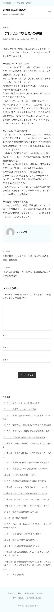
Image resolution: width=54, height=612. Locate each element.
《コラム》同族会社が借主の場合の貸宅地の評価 (24, 437)
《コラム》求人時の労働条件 (15, 518)
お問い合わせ (18, 598)
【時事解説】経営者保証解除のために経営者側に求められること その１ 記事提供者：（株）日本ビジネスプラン (27, 565)
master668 (24, 39)
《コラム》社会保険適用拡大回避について (21, 546)
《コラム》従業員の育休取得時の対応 (19, 540)
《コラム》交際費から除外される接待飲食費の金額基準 (27, 425)
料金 (20, 593)
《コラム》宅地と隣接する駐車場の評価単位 (22, 534)
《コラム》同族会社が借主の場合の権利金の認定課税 (26, 463)
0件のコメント (37, 39)
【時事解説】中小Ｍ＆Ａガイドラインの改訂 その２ (26, 499)
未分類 (6, 27)
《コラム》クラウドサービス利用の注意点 (21, 403)
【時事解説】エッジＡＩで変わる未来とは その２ (25, 487)
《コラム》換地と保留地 (13, 575)
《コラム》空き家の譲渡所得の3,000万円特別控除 (25, 481)
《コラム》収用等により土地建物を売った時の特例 (25, 469)
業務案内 (11, 593)
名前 (5, 335)
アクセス (40, 593)
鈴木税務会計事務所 (14, 10)
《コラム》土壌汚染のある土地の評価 (19, 409)
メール (6, 348)
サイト (5, 360)
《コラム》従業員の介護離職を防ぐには (20, 512)
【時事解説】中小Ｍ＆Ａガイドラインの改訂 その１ (26, 506)
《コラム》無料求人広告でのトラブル (19, 475)
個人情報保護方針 (34, 598)
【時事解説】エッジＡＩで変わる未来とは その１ (25, 493)
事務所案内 (29, 593)
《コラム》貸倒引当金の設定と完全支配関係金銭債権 (26, 431)
